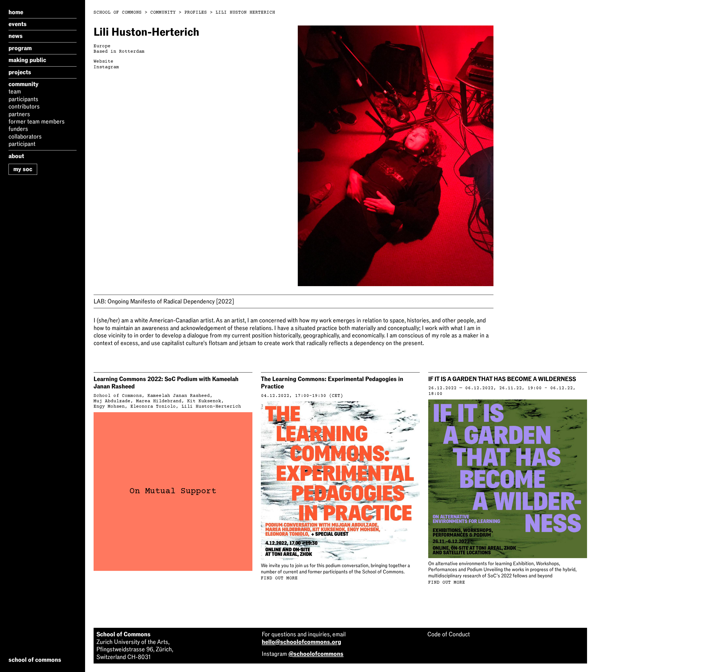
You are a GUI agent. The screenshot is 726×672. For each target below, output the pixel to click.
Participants (23, 99)
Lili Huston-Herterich (211, 406)
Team (15, 92)
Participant (22, 144)
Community (24, 84)
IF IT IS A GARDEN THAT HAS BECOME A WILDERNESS (502, 379)
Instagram (106, 67)
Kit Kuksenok (204, 401)
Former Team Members (37, 121)
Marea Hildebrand (159, 401)
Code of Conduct (448, 634)
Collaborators (25, 136)
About (16, 156)
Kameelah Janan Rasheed (178, 395)
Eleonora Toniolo (153, 406)
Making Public (27, 60)
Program (20, 48)
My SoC (22, 169)
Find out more (279, 578)
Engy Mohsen (109, 406)
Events (18, 24)
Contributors (24, 107)
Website (103, 61)
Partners (19, 114)
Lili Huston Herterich (245, 12)
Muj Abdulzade (112, 401)
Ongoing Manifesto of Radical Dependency (164, 301)
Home (16, 12)
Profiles (195, 12)
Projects (20, 72)
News (16, 36)
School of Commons (118, 12)
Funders (18, 129)
